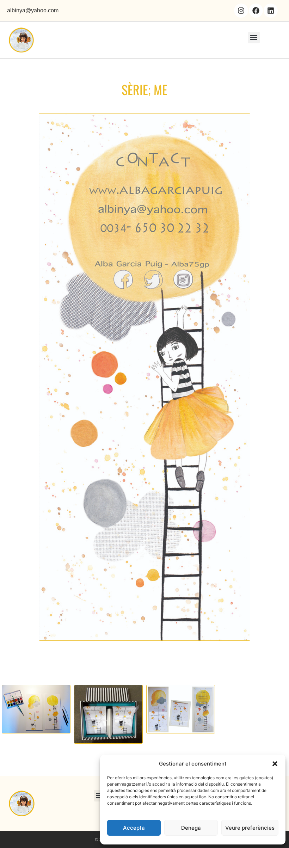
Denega (191, 827)
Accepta (134, 827)
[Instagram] (241, 11)
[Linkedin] (271, 11)
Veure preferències (250, 827)
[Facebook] (256, 11)
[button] (274, 763)
